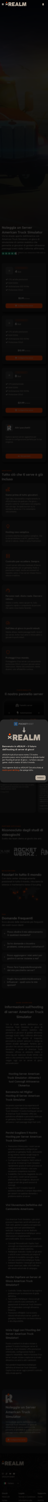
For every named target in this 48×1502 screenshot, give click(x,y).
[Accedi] (43, 4)
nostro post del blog (10, 770)
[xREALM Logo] (16, 4)
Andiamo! (40, 778)
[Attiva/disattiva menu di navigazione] (3, 4)
